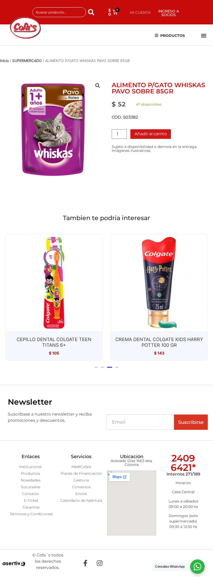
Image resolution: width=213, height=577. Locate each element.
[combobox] (59, 12)
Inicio (4, 60)
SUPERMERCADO (27, 60)
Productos (172, 35)
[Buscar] (92, 12)
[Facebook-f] (85, 563)
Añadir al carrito (151, 133)
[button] (203, 35)
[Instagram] (99, 563)
